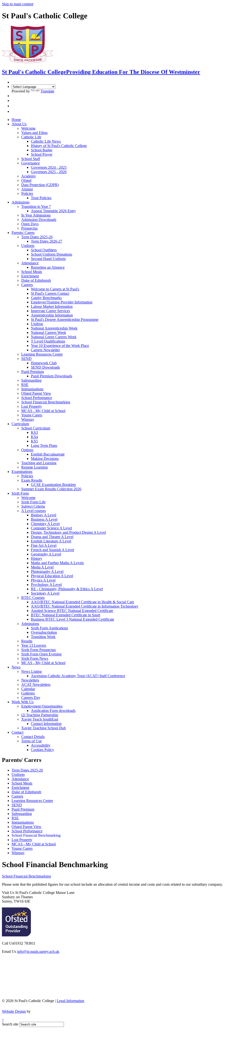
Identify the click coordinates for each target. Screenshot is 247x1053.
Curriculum (20, 424)
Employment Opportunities (41, 706)
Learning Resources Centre (42, 354)
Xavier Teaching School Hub (43, 728)
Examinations (22, 472)
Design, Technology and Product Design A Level (68, 532)
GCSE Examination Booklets (53, 485)
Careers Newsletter (45, 350)
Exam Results (31, 480)
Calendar (28, 689)
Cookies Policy (42, 750)
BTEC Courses (33, 598)
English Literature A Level (51, 541)
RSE (24, 385)
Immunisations (32, 389)
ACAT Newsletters (35, 684)
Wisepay (27, 419)
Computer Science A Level (51, 528)
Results (26, 641)
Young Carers (31, 415)
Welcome (28, 128)
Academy (28, 176)
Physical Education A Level (52, 576)
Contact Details (33, 737)
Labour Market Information (52, 306)
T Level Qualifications (48, 341)
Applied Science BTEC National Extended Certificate (72, 611)
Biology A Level (43, 515)
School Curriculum (35, 428)
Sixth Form (20, 493)
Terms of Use (31, 741)
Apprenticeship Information (52, 315)
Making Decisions (45, 458)
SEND (26, 359)
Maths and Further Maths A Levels (57, 563)
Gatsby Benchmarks (46, 298)
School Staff (30, 159)
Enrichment (30, 276)
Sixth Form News (34, 658)
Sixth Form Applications (49, 628)
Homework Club (44, 363)
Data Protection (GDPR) (40, 185)
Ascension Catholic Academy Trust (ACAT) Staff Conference (78, 676)
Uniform (27, 246)
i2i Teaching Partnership (39, 715)
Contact (17, 732)
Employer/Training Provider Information (61, 302)
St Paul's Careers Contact (50, 293)
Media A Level (42, 567)
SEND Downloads (45, 367)
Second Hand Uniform (48, 259)
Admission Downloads (38, 220)
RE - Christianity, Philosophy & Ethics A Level (67, 589)
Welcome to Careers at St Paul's (55, 289)
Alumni (27, 189)
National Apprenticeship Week (54, 328)
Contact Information (46, 724)
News (16, 667)
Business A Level (44, 519)
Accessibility (40, 745)
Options (27, 450)
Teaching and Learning (38, 463)
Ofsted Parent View (36, 393)
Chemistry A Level (45, 524)
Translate (47, 91)
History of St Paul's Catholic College (59, 146)
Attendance (30, 263)
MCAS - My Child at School (43, 411)
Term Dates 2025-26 (37, 237)
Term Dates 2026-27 (46, 241)
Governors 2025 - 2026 (49, 172)
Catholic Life (31, 137)
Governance (30, 163)
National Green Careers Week (53, 337)
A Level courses (33, 511)
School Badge (41, 150)
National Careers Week (48, 332)
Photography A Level (47, 571)
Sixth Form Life (33, 502)
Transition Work (43, 637)
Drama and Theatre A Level (52, 537)
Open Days (30, 224)
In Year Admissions (36, 215)
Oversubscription (44, 632)
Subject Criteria (33, 506)
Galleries (28, 693)
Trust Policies (41, 198)
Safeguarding (31, 380)
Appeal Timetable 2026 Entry (53, 211)
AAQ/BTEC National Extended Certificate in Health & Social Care (82, 602)
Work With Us (23, 702)
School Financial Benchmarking (45, 402)
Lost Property (31, 406)
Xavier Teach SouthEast (39, 719)
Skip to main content (17, 4)
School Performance (36, 398)
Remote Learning (34, 467)
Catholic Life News (46, 141)
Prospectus (29, 228)
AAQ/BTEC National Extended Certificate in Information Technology (84, 606)
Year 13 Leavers (33, 645)
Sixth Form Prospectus (38, 650)
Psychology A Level (46, 585)
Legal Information (70, 1001)
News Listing (31, 671)
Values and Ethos (34, 133)
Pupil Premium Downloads (51, 376)
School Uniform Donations (51, 254)
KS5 (34, 441)
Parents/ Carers (23, 233)
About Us (19, 124)
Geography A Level (46, 554)
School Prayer (41, 154)
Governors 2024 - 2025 (49, 167)
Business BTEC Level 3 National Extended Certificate (72, 619)
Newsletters (30, 680)
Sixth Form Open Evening (41, 654)
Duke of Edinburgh (36, 280)
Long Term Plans (44, 445)
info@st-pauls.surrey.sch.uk (38, 951)
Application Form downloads (53, 711)
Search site (10, 1024)
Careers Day (30, 697)
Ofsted (26, 180)
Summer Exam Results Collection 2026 (51, 489)
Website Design (14, 1011)
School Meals (31, 272)
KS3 (34, 432)
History (36, 558)
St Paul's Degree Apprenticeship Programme (64, 319)
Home (16, 120)
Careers (27, 285)
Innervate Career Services (50, 311)
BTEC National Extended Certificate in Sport (65, 615)
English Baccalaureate (48, 454)
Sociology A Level (45, 593)
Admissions (20, 202)
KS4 (34, 437)
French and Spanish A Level (52, 550)
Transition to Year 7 (36, 206)
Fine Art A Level (43, 545)
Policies (27, 193)
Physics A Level (43, 580)
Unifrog (37, 324)
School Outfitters (44, 250)
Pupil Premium (32, 372)
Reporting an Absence (48, 267)
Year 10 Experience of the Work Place (60, 346)
